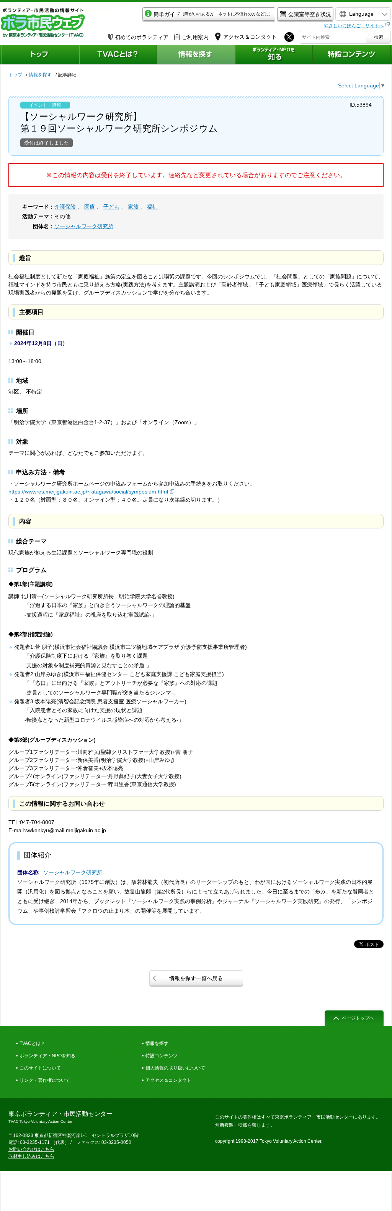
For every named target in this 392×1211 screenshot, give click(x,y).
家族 (133, 207)
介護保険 (65, 207)
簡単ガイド (213, 14)
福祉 (152, 207)
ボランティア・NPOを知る (47, 1055)
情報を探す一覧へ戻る (196, 978)
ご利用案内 (195, 37)
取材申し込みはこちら (31, 1156)
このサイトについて (40, 1068)
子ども (111, 207)
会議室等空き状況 (309, 14)
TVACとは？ (32, 1043)
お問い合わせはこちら (31, 1149)
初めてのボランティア (141, 37)
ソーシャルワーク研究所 (83, 226)
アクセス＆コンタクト (168, 1080)
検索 (378, 37)
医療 (89, 207)
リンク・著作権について (45, 1080)
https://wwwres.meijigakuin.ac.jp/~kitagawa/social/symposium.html (88, 492)
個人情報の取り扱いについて (175, 1068)
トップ (15, 74)
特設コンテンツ (161, 1055)
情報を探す (40, 74)
